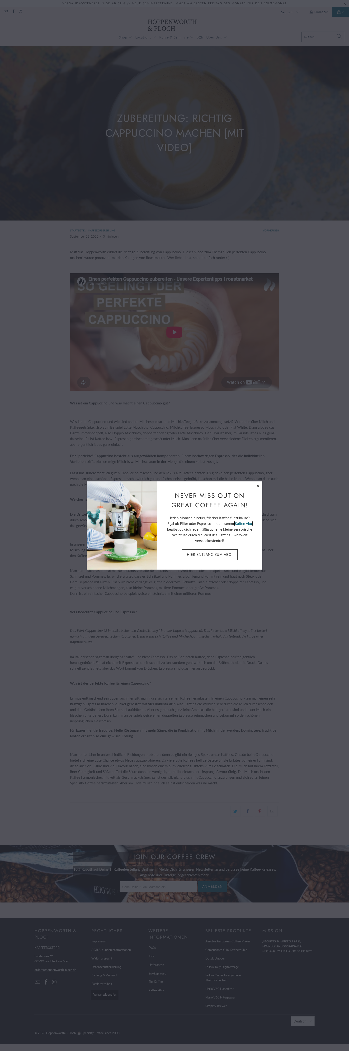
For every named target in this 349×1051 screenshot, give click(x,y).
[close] (258, 485)
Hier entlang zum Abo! (210, 554)
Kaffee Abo (243, 523)
